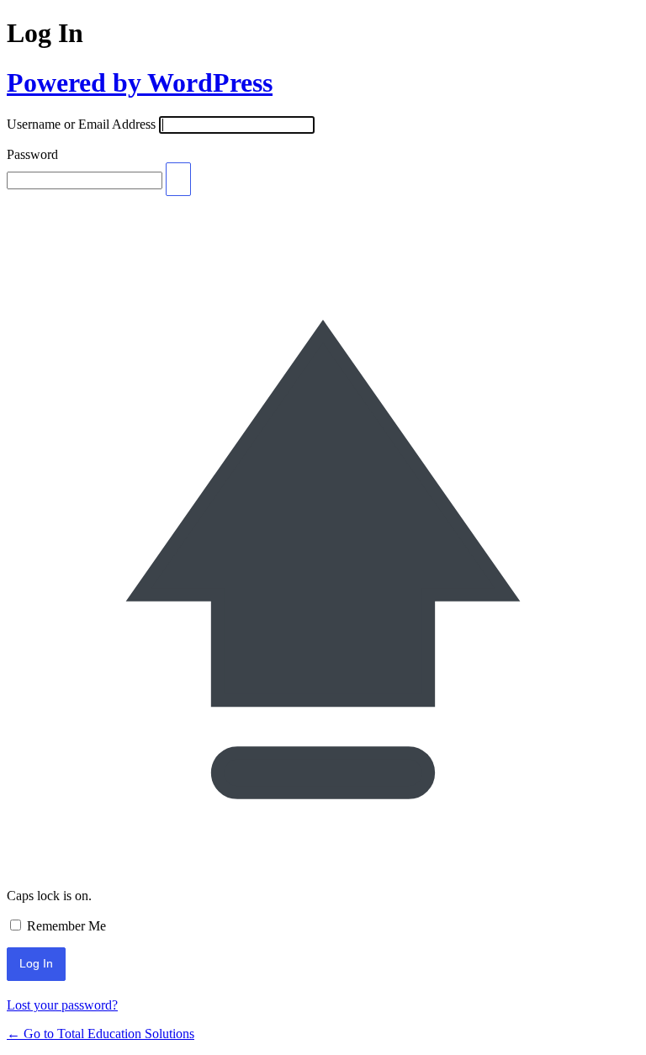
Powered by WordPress (140, 82)
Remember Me (66, 926)
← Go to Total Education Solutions (100, 1033)
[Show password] (178, 179)
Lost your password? (62, 1005)
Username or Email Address (81, 124)
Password (32, 154)
